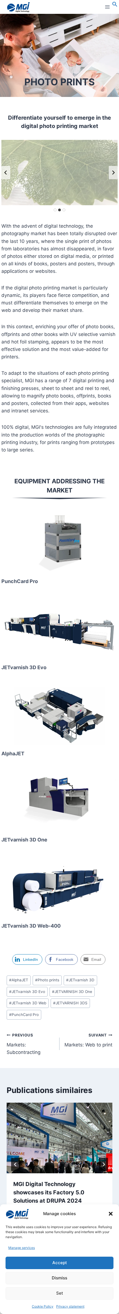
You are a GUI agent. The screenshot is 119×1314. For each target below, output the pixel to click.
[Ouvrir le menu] (107, 6)
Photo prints (47, 980)
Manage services (21, 1248)
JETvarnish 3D (80, 980)
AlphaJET (12, 753)
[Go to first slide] (113, 172)
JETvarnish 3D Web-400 (31, 926)
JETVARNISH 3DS (70, 1003)
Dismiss (59, 1277)
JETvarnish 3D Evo (23, 667)
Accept (59, 1262)
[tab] (55, 210)
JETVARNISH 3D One (72, 991)
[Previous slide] (5, 172)
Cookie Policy (42, 1306)
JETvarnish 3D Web (27, 1003)
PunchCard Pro (19, 581)
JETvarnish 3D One (24, 840)
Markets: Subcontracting (23, 1044)
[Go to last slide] (15, 1164)
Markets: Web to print (88, 1040)
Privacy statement (70, 1306)
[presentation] (59, 544)
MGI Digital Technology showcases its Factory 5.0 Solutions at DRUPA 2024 (48, 1192)
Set (59, 1293)
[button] (110, 1214)
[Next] (103, 1164)
